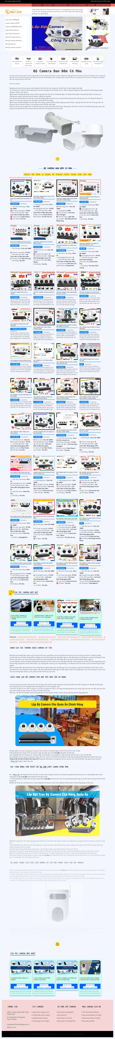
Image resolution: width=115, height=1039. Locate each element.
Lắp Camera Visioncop (12, 34)
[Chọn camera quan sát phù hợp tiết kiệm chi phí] (102, 61)
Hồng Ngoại (59, 174)
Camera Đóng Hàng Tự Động (20, 979)
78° (53, 174)
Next (76, 33)
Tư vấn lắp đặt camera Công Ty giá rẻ (97, 42)
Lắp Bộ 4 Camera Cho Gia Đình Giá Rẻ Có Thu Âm (90, 430)
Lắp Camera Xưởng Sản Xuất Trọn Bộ (19, 324)
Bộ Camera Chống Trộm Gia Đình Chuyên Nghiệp (66, 563)
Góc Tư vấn (91, 5)
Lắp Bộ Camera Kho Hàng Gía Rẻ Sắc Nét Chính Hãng (66, 430)
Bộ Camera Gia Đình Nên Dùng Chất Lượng (43, 563)
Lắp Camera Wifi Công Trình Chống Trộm (42, 327)
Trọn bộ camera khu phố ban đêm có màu (42, 242)
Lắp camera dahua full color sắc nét (89, 359)
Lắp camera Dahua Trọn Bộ (91, 1018)
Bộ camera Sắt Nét (88, 1021)
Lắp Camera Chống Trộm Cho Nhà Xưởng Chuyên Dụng (88, 397)
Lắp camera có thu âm (65, 1018)
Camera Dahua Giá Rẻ (12, 23)
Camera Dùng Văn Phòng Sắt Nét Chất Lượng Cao (44, 473)
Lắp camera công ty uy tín (41, 1012)
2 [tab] (57, 48)
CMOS (89, 174)
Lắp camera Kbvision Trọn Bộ (92, 1015)
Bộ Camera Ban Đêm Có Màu (58, 168)
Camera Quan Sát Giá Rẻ (60, 5)
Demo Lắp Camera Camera (103, 5)
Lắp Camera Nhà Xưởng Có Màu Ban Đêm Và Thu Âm (66, 325)
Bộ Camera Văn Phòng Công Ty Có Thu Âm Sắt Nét (89, 473)
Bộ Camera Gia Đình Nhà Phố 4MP (21, 563)
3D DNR (38, 174)
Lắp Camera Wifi (36, 5)
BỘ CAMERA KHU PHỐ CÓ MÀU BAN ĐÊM (43, 517)
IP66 (33, 174)
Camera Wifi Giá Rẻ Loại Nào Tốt (60, 639)
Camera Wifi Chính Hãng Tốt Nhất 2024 (37, 639)
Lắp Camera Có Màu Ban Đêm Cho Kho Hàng (20, 395)
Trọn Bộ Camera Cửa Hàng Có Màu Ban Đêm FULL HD (89, 244)
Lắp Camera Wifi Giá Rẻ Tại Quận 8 (80, 639)
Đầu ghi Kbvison (10, 44)
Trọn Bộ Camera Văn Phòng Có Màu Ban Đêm (89, 197)
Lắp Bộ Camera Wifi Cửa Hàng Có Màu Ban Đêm (43, 432)
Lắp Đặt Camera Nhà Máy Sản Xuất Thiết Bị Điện (67, 617)
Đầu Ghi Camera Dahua (12, 37)
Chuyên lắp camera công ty (41, 1015)
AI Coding (73, 174)
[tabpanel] (57, 33)
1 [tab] (55, 48)
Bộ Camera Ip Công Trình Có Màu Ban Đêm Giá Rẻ (90, 518)
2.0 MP (79, 174)
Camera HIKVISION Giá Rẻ (13, 27)
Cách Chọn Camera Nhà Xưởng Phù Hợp (89, 618)
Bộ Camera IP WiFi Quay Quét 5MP (66, 518)
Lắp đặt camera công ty (40, 1018)
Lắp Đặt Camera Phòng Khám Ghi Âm (43, 292)
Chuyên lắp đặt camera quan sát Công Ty (98, 25)
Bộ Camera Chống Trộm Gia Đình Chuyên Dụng (89, 563)
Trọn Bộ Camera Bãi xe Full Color (19, 292)
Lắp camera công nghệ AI (66, 1012)
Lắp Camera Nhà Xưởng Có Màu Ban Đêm (89, 327)
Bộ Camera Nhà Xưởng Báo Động (21, 516)
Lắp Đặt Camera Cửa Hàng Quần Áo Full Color (66, 292)
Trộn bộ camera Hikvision (91, 1012)
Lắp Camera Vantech (12, 30)
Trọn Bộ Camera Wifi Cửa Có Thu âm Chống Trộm (43, 197)
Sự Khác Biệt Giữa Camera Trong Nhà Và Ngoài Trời (90, 979)
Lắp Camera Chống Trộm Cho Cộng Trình (19, 432)
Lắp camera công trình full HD (47, 637)
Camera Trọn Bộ (47, 5)
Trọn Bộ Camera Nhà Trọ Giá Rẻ (20, 242)
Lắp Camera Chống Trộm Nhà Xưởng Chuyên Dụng (42, 397)
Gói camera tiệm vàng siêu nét (20, 472)
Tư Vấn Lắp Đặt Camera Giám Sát (77, 5)
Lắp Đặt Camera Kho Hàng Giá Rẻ (27, 637)
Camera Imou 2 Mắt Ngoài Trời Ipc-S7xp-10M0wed (44, 616)
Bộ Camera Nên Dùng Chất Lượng (21, 178)
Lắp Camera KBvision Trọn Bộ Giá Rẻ (91, 637)
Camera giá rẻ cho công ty (41, 1021)
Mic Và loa (27, 174)
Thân (84, 174)
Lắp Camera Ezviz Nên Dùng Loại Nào (42, 979)
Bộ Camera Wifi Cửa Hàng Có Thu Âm (66, 473)
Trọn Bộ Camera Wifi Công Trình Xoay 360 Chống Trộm (66, 199)
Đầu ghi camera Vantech (13, 47)
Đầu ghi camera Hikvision (13, 40)
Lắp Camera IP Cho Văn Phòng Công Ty (43, 361)
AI (42, 174)
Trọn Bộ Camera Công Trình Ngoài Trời (68, 637)
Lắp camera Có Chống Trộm (66, 1021)
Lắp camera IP (62, 1015)
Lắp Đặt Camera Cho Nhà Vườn (89, 292)
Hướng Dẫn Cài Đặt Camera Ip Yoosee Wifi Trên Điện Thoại (35, 642)
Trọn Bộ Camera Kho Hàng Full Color (66, 246)
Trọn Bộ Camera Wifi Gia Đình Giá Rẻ (20, 199)
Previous (38, 33)
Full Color (66, 174)
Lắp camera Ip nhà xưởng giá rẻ (20, 360)
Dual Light (47, 174)
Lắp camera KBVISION (12, 20)
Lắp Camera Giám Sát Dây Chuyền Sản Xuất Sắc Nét (66, 362)
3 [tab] (60, 48)
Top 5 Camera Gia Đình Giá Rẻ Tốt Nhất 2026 (67, 979)
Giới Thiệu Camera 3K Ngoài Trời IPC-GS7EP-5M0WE (19, 616)
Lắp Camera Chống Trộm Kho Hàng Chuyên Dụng (65, 397)
